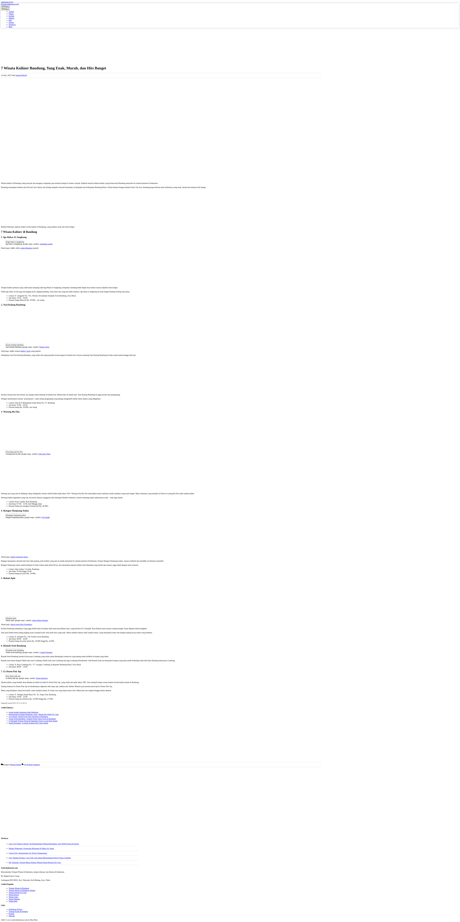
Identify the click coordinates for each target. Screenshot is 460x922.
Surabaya (12, 25)
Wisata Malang (14, 899)
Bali (10, 20)
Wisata (11, 14)
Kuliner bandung (33, 765)
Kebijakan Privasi (15, 909)
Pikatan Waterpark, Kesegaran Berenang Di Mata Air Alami (31, 848)
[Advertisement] (73, 46)
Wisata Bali (13, 901)
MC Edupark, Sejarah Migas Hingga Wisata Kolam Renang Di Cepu (35, 862)
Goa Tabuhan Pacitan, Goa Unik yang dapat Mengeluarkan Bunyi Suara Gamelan (40, 858)
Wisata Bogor (14, 895)
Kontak (11, 914)
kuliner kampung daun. (19, 557)
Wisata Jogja (13, 897)
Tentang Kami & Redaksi (18, 911)
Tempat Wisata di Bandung (19, 888)
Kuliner (11, 16)
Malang (11, 18)
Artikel (11, 12)
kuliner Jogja (25, 351)
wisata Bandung (26, 248)
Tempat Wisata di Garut (17, 893)
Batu (10, 27)
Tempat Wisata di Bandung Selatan (22, 890)
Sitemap (12, 916)
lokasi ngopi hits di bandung (21, 624)
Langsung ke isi (7, 2)
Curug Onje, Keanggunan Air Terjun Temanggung (28, 853)
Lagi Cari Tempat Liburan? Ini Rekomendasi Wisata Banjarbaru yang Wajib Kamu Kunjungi (44, 844)
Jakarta (11, 22)
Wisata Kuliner (15, 765)
